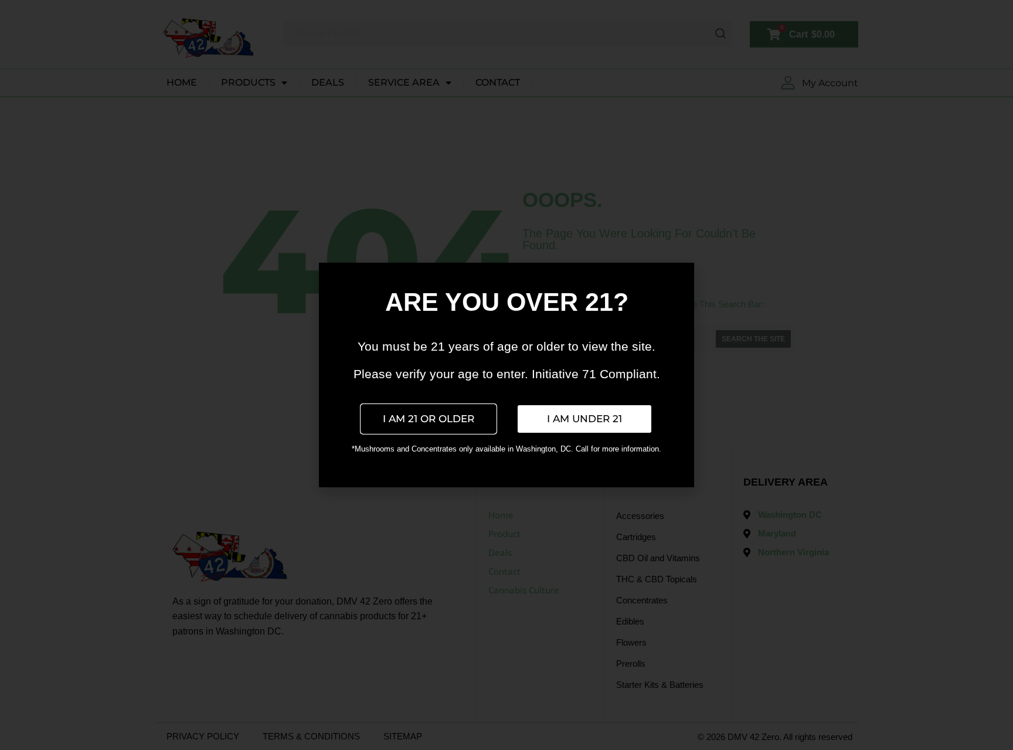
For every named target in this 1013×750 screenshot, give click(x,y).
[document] (506, 375)
